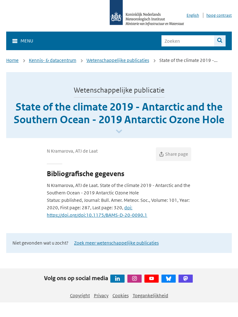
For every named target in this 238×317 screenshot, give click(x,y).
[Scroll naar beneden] (119, 131)
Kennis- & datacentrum (52, 60)
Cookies (120, 295)
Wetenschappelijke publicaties (117, 60)
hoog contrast (219, 15)
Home (12, 60)
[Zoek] (220, 40)
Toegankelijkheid (150, 295)
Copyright (80, 295)
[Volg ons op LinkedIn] (117, 278)
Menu (26, 41)
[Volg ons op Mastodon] (185, 278)
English (193, 15)
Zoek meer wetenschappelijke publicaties (116, 243)
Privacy (101, 295)
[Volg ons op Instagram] (134, 278)
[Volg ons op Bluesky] (168, 278)
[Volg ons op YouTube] (151, 278)
